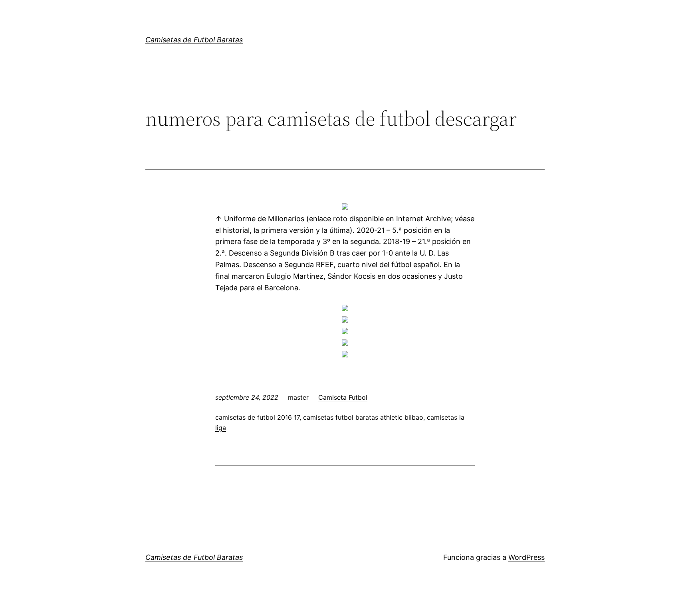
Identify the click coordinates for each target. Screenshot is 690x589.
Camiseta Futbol (342, 397)
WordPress (526, 557)
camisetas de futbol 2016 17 (257, 417)
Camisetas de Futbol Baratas (194, 40)
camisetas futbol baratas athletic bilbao (363, 417)
